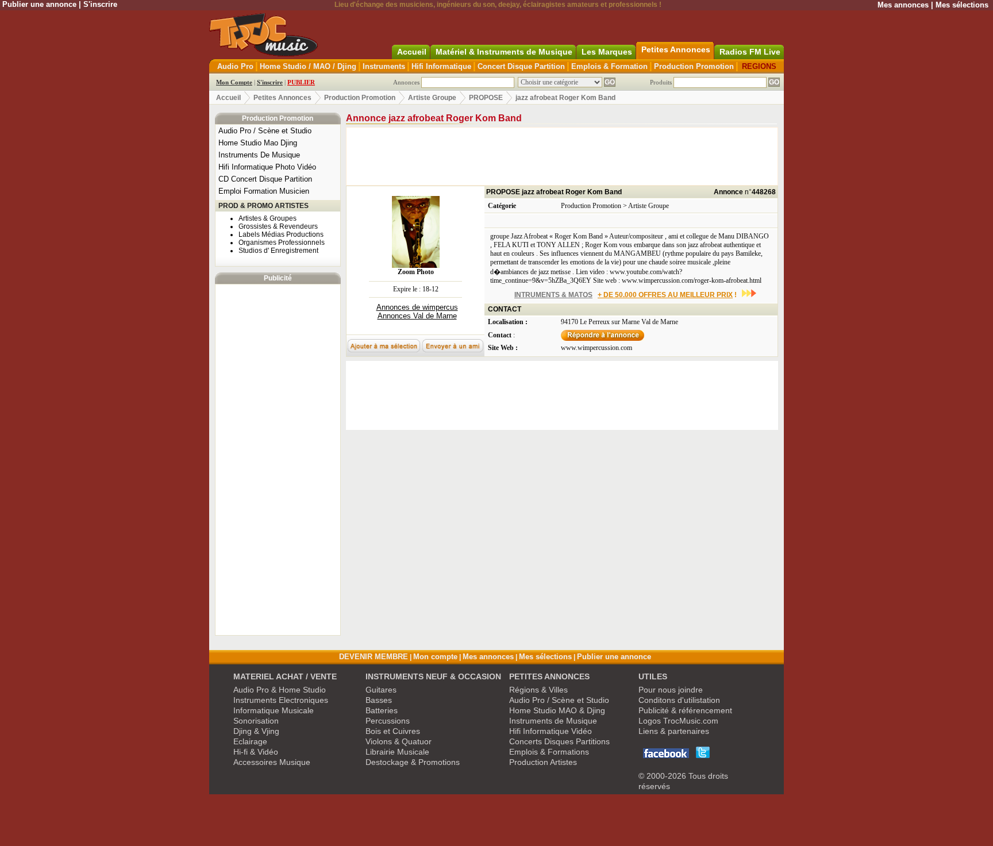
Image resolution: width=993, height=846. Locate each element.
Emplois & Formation (609, 66)
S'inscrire (100, 4)
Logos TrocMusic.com (678, 720)
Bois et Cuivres (392, 731)
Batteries (381, 710)
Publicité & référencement (685, 710)
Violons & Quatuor (398, 741)
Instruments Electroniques (280, 700)
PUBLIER (301, 82)
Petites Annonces (282, 98)
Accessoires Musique (271, 762)
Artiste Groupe (432, 98)
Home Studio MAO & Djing (557, 710)
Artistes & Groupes (267, 218)
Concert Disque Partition (521, 66)
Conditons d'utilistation (679, 700)
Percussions (387, 720)
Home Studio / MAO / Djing (308, 66)
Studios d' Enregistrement (278, 251)
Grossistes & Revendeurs (278, 226)
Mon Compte (234, 82)
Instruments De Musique (259, 155)
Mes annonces (903, 5)
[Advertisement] (278, 459)
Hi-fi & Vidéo (255, 751)
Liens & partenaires (673, 731)
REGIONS (759, 66)
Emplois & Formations (549, 751)
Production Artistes (543, 762)
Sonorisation (256, 720)
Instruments (384, 66)
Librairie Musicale (397, 751)
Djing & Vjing (256, 731)
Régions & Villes (538, 689)
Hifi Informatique (441, 66)
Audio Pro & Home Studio (279, 689)
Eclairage (250, 741)
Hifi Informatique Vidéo (550, 731)
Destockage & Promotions (412, 762)
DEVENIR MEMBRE (373, 656)
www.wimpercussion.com (596, 348)
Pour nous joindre (670, 689)
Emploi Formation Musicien (263, 191)
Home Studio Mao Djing (257, 143)
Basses (378, 700)
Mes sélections (962, 5)
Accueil (228, 98)
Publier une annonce (39, 4)
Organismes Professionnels (281, 243)
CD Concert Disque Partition (265, 179)
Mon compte (435, 656)
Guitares (381, 689)
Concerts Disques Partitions (559, 741)
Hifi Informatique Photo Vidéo (267, 167)
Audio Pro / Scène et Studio (264, 130)
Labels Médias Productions (281, 234)
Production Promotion (694, 66)
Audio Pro (235, 66)
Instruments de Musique (553, 720)
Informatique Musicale (273, 710)
